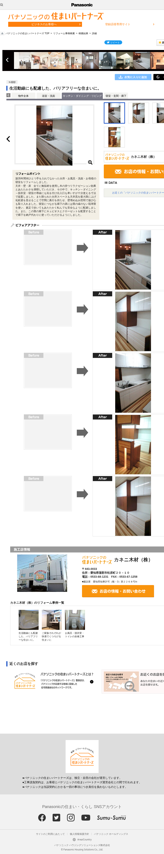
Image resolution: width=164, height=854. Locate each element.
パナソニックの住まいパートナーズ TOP (27, 33)
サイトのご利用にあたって (50, 834)
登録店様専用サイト (117, 24)
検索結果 (83, 33)
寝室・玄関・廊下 (116, 95)
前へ (7, 60)
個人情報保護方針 (79, 834)
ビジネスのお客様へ (44, 24)
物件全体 (23, 95)
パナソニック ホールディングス (111, 834)
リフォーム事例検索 (64, 33)
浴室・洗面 (48, 95)
